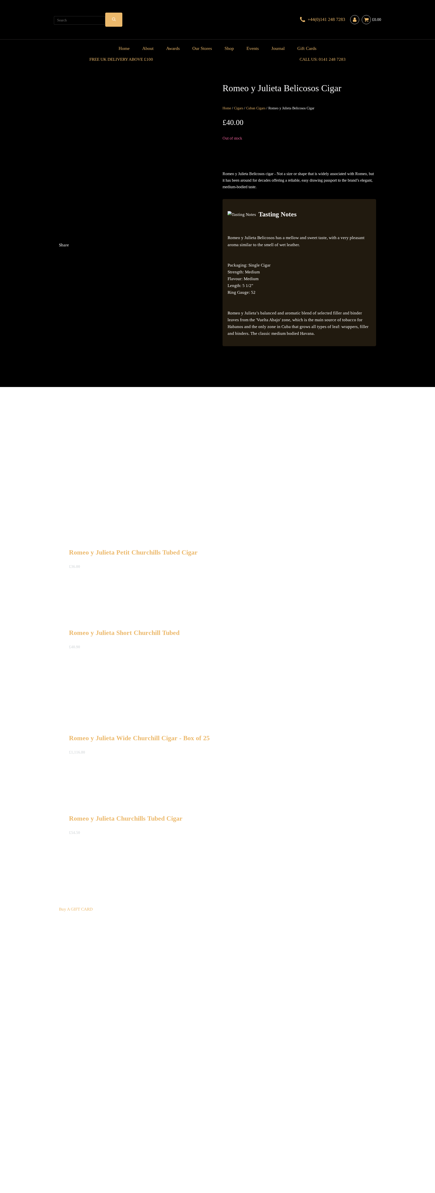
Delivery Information (78, 1155)
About (148, 48)
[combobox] (79, 20)
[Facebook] (172, 284)
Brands (200, 1148)
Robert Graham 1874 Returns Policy (206, 1155)
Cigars (238, 108)
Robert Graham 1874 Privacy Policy (271, 1155)
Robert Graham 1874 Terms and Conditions (135, 1155)
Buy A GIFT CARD (76, 909)
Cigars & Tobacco (75, 1148)
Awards (173, 48)
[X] (96, 284)
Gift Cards (306, 48)
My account (313, 1155)
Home (124, 48)
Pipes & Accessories (176, 1148)
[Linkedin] (172, 324)
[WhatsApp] (96, 364)
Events (252, 48)
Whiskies (138, 1148)
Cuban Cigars (255, 108)
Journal (278, 48)
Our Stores (202, 48)
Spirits (152, 1148)
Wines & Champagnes (110, 1148)
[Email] (96, 324)
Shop (229, 48)
